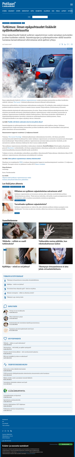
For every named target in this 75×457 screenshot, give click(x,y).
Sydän (4, 11)
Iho (53, 11)
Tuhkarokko (43, 224)
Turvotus (17, 213)
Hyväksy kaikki (65, 444)
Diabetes (39, 11)
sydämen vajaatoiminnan (28, 100)
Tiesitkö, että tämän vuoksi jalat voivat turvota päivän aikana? (25, 122)
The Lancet (17, 102)
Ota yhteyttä (5, 423)
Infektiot (25, 11)
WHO (21, 162)
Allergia (47, 11)
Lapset (64, 11)
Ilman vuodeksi (40, 164)
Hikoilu (5, 224)
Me (3, 421)
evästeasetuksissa (30, 453)
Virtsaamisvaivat (44, 249)
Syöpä (18, 11)
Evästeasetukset (54, 444)
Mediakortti (5, 419)
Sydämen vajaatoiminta (16, 23)
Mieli (58, 11)
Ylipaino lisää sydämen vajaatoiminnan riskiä (16, 177)
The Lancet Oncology (14, 137)
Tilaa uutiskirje (5, 425)
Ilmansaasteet (6, 23)
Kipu (32, 11)
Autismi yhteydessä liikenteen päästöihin (15, 179)
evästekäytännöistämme (23, 452)
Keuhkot (11, 11)
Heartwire (11, 148)
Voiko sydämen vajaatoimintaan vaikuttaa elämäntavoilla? (24, 158)
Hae (29, 17)
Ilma (23, 23)
